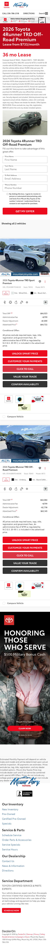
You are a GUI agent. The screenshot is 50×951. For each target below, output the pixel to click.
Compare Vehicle (15, 416)
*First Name (9, 156)
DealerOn (21, 934)
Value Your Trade (25, 376)
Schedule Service (11, 835)
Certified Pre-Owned (14, 818)
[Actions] (45, 281)
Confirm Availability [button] (25, 384)
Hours (27, 937)
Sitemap (29, 934)
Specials (6, 823)
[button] (10, 13)
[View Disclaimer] (27, 302)
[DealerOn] (9, 931)
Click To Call (25, 369)
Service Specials (11, 844)
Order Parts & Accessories (16, 839)
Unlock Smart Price (25, 353)
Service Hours (10, 849)
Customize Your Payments (25, 361)
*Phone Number (11, 184)
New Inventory (10, 809)
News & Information (13, 865)
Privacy (36, 934)
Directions (29, 13)
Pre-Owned (8, 814)
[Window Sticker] (45, 302)
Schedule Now (11, 910)
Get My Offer (25, 211)
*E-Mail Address (11, 175)
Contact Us (8, 861)
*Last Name (9, 165)
